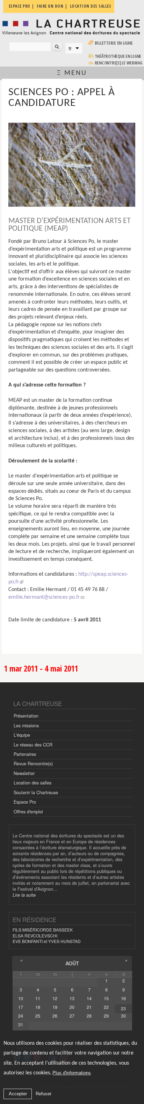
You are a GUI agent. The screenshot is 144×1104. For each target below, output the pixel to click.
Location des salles (32, 783)
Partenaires (25, 754)
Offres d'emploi (28, 811)
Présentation (26, 716)
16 (123, 998)
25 (37, 1016)
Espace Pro (25, 802)
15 (106, 998)
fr (70, 48)
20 (72, 1007)
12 (54, 998)
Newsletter (24, 773)
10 (20, 998)
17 (20, 1007)
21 (89, 1007)
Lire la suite (24, 895)
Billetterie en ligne (114, 43)
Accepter (18, 1093)
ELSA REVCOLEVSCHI (35, 935)
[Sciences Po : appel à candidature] (71, 165)
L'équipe (22, 735)
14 (89, 998)
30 (123, 1016)
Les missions (26, 725)
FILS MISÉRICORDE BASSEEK (43, 930)
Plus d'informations (71, 1072)
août (72, 963)
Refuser (43, 1093)
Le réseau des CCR (33, 745)
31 (20, 1024)
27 (72, 1016)
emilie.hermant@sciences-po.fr (44, 597)
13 (72, 998)
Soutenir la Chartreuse (36, 792)
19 (54, 1007)
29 (106, 1016)
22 (106, 1007)
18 (37, 1007)
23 (123, 1008)
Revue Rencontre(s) (33, 763)
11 (37, 998)
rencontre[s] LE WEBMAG (119, 63)
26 (54, 1016)
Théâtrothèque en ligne (118, 56)
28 (89, 1016)
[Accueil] (72, 26)
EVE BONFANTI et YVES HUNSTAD (47, 941)
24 (20, 1016)
